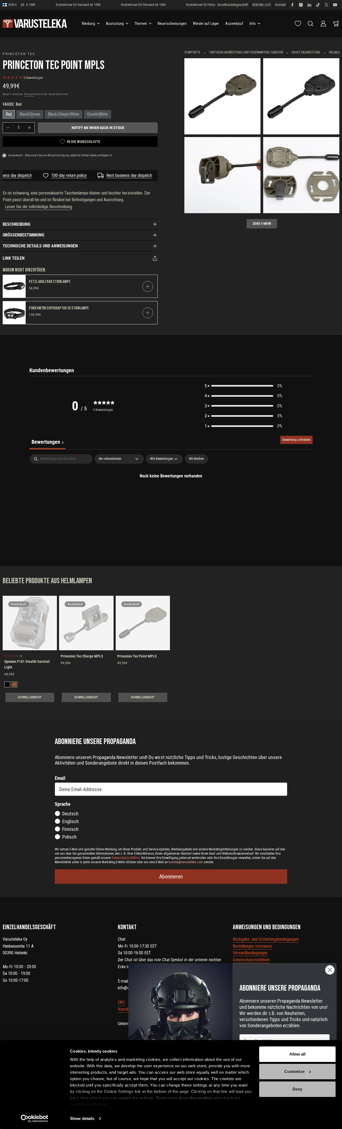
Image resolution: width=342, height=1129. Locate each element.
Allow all (297, 1054)
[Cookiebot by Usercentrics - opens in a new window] (34, 1119)
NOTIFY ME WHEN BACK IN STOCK (98, 128)
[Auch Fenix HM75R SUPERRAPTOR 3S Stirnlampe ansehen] (14, 312)
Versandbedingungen (250, 952)
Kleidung (88, 23)
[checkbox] (196, 459)
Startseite (192, 52)
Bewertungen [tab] (47, 442)
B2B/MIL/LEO (261, 5)
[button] (243, 386)
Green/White (97, 114)
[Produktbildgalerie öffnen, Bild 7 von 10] (222, 96)
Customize (294, 1071)
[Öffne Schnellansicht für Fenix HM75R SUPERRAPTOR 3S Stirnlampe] (147, 312)
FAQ (121, 1002)
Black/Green (30, 114)
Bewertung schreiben (296, 440)
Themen (140, 23)
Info (253, 23)
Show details (82, 1118)
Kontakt (280, 5)
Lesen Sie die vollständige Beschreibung (38, 206)
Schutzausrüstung (306, 52)
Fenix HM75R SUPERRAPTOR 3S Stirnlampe (59, 308)
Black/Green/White (63, 114)
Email (60, 778)
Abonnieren (171, 876)
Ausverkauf (234, 23)
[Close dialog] (330, 970)
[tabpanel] (171, 494)
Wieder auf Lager (206, 23)
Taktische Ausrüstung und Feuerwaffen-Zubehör (246, 52)
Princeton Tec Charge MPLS (82, 656)
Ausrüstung (115, 23)
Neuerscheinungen (172, 23)
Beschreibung (16, 224)
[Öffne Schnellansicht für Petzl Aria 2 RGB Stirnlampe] (147, 286)
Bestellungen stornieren (252, 946)
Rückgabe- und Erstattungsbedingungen (266, 939)
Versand (29, 94)
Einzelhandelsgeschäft (232, 5)
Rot (9, 114)
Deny (297, 1089)
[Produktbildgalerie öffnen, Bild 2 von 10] (301, 96)
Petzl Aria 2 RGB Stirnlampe (49, 281)
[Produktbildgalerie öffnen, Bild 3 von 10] (222, 175)
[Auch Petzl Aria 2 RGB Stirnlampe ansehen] (14, 286)
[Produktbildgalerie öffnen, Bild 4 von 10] (301, 175)
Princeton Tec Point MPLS (137, 656)
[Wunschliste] (298, 23)
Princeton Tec (19, 54)
